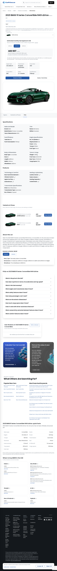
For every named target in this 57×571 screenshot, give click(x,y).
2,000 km (17, 46)
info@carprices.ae (48, 517)
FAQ (25, 115)
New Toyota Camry (8, 392)
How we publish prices (16, 560)
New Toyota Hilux (20, 389)
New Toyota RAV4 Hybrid (9, 389)
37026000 (32, 493)
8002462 (6, 469)
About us (32, 519)
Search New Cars (9, 6)
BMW (14, 10)
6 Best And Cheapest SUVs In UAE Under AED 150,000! (41, 410)
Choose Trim (9, 32)
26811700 (32, 470)
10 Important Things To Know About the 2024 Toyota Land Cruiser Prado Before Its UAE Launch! (40, 386)
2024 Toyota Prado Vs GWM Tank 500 (16, 519)
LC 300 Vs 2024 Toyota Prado (16, 526)
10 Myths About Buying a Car (7, 535)
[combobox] (30, 35)
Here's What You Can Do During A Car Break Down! (40, 407)
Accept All (40, 566)
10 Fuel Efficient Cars (7, 541)
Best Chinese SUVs (25, 536)
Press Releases (40, 518)
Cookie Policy (32, 533)
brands (9, 10)
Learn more (6, 567)
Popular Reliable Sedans (25, 528)
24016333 (32, 476)
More (50, 6)
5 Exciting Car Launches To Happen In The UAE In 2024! (40, 393)
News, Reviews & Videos (39, 6)
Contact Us (32, 522)
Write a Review (35, 325)
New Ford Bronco (20, 396)
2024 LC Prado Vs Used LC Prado (16, 531)
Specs (5, 115)
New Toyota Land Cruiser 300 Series (21, 386)
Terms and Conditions (32, 530)
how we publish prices (26, 30)
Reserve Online (17, 78)
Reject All (49, 566)
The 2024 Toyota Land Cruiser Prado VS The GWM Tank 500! (40, 389)
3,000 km (24, 46)
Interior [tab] (13, 254)
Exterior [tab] (6, 254)
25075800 (32, 483)
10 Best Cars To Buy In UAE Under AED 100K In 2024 (40, 414)
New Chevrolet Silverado (21, 400)
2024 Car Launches (25, 531)
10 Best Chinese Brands (7, 530)
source (36, 42)
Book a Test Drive (42, 78)
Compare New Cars (20, 6)
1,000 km (10, 46)
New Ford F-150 (7, 400)
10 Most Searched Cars (7, 525)
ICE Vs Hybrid (24, 520)
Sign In (51, 2)
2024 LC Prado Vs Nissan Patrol (16, 535)
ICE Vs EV (25, 522)
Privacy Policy (32, 526)
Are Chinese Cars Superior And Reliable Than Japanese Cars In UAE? (39, 418)
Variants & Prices (15, 115)
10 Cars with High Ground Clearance (7, 520)
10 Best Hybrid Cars (6, 546)
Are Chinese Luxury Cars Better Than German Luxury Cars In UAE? (40, 404)
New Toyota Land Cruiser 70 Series (9, 386)
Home (4, 10)
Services (29, 6)
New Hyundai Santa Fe (9, 396)
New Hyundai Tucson (21, 392)
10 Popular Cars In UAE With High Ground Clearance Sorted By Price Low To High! (40, 397)
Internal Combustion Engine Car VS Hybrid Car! (39, 400)
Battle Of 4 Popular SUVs (16, 523)
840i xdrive (32, 10)
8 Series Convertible (22, 10)
